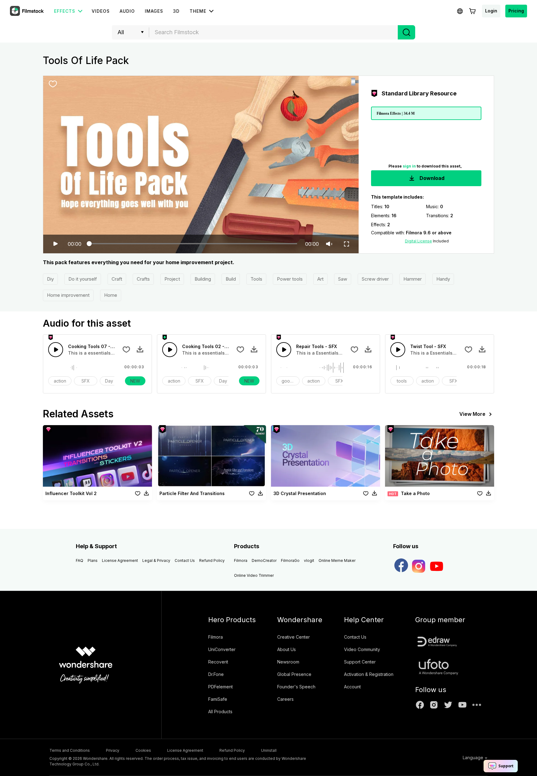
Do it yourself (82, 279)
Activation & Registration (368, 674)
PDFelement (220, 686)
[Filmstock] (27, 11)
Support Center (360, 661)
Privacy (112, 750)
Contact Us (185, 560)
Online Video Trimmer (254, 575)
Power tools (290, 279)
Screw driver (375, 279)
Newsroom (288, 661)
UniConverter (222, 649)
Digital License (418, 241)
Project (172, 279)
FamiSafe (217, 699)
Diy (50, 279)
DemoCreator (264, 560)
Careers (285, 699)
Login (491, 10)
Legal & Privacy (156, 560)
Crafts (143, 279)
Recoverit (218, 661)
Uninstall (269, 750)
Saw (342, 279)
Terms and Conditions (69, 750)
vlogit (309, 560)
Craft (117, 279)
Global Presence (294, 674)
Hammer (412, 279)
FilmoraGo (290, 560)
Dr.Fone (216, 674)
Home (110, 295)
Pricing (516, 10)
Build (231, 279)
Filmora (240, 560)
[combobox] (273, 32)
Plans (93, 560)
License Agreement (120, 560)
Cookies (143, 750)
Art (320, 279)
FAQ (79, 560)
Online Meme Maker (337, 560)
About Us (286, 649)
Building (203, 279)
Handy (443, 279)
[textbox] (273, 32)
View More (472, 414)
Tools (256, 279)
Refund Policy (212, 560)
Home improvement (68, 295)
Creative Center (293, 637)
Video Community (362, 649)
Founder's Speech (296, 686)
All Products (220, 711)
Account (352, 686)
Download (431, 178)
